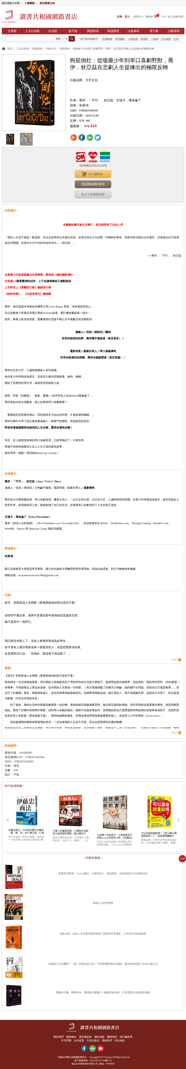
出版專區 (133, 31)
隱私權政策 (85, 1037)
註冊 (119, 16)
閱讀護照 (113, 31)
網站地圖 (99, 1037)
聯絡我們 (107, 1040)
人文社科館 (32, 31)
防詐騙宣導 (126, 1037)
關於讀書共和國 (11, 3)
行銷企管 (51, 48)
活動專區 (174, 31)
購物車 (149, 16)
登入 (127, 16)
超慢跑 (144, 39)
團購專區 (112, 1037)
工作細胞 (166, 39)
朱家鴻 (83, 105)
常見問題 (66, 1040)
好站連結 (120, 1040)
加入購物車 (95, 174)
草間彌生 (120, 39)
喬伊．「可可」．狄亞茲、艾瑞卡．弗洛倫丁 (110, 100)
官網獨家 (107, 39)
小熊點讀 (133, 39)
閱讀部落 (93, 31)
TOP (182, 858)
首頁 (9, 48)
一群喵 (154, 39)
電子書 (153, 31)
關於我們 (59, 1037)
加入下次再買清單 (93, 194)
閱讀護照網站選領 (93, 184)
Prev (8, 820)
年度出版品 (93, 1040)
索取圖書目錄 (47, 3)
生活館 (52, 31)
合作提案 (79, 1040)
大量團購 (30, 3)
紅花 (176, 39)
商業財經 (37, 48)
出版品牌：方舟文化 (84, 80)
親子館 (72, 31)
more (174, 659)
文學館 (12, 31)
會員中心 (139, 16)
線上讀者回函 (175, 16)
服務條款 (71, 1037)
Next (178, 820)
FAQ (163, 16)
